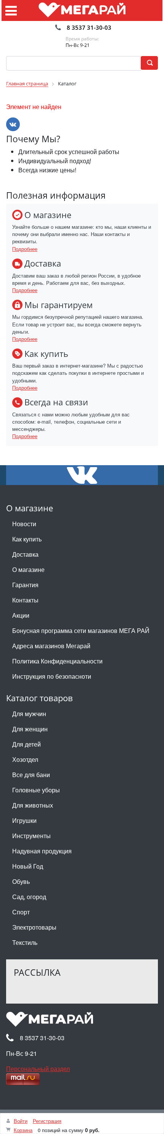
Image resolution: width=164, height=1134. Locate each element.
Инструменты (31, 835)
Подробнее (24, 248)
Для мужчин (29, 713)
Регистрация (47, 1120)
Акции (20, 615)
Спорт (21, 912)
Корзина (23, 1130)
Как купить (27, 539)
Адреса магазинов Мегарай (51, 645)
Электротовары (34, 927)
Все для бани (31, 774)
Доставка (25, 554)
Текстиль (24, 942)
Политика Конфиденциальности (57, 661)
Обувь (21, 881)
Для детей (26, 744)
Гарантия (25, 584)
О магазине (28, 569)
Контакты (25, 600)
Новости (24, 523)
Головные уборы (36, 789)
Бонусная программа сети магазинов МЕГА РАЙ (81, 630)
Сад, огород (29, 896)
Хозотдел (25, 759)
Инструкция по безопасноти (51, 676)
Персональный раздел (38, 1068)
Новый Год (27, 866)
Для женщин (30, 728)
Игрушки (24, 820)
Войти (20, 1120)
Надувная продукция (42, 850)
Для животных (32, 805)
